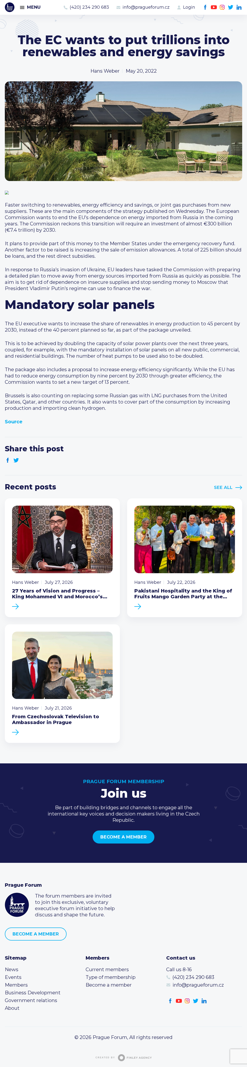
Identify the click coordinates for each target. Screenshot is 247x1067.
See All (223, 487)
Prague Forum (9, 7)
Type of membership (111, 977)
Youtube (214, 7)
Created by (105, 1057)
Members (16, 985)
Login (189, 7)
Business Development (33, 993)
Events (13, 977)
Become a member (123, 837)
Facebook (205, 7)
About (12, 1008)
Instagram (222, 7)
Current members (107, 969)
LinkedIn (239, 7)
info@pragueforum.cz (146, 7)
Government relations (31, 1000)
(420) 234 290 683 (89, 7)
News (11, 969)
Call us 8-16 (179, 969)
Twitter (231, 7)
